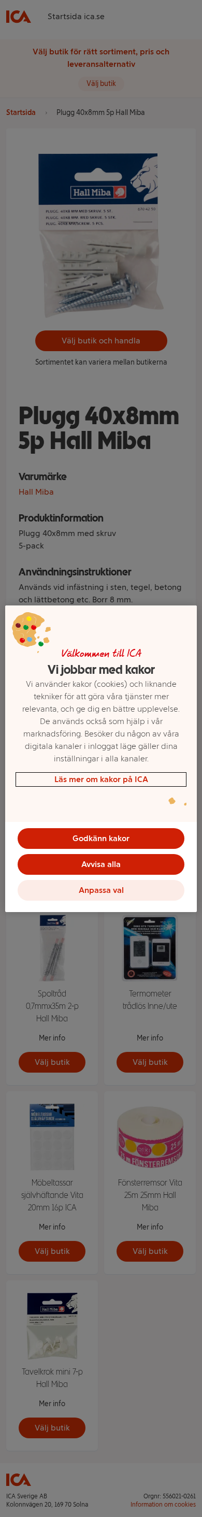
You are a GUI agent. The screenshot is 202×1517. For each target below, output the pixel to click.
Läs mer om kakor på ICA (101, 779)
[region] (101, 758)
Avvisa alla (101, 864)
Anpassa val (101, 890)
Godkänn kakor (101, 838)
